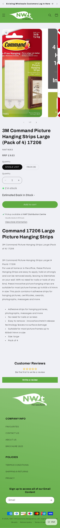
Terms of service (42, 522)
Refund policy (26, 522)
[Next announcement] (57, 4)
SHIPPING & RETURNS (17, 472)
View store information (16, 222)
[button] (3, 15)
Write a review (30, 380)
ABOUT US (11, 440)
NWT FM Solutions (17, 519)
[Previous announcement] (3, 4)
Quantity (6, 174)
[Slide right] (36, 122)
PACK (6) (33, 168)
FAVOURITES (12, 427)
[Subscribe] (51, 500)
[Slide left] (24, 122)
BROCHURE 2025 (14, 446)
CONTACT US (12, 433)
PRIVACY (10, 478)
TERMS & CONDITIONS (17, 465)
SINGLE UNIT (12, 167)
